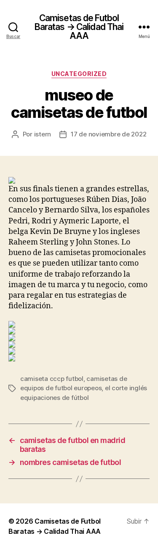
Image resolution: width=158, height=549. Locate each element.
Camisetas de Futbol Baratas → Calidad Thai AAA (79, 27)
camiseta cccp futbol (51, 379)
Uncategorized (79, 73)
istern (42, 134)
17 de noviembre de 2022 (108, 134)
